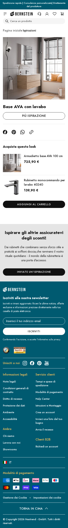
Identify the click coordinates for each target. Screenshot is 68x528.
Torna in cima (31, 509)
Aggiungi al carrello (34, 204)
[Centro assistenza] (39, 14)
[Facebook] (32, 363)
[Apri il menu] (5, 14)
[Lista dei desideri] (54, 14)
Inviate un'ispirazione (34, 272)
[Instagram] (25, 363)
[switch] (8, 522)
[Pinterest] (39, 363)
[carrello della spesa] (62, 14)
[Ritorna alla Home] (21, 14)
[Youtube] (46, 363)
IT (10, 462)
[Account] (47, 14)
